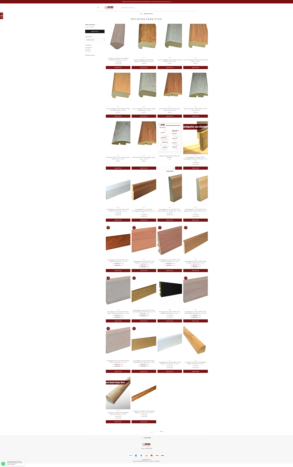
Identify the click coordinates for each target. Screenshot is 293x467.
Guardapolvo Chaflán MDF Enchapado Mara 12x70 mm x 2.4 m (195, 158)
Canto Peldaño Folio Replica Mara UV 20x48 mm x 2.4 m (118, 109)
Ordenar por (88, 36)
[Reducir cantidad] (159, 168)
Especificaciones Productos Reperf (170, 156)
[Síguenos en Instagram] (147, 448)
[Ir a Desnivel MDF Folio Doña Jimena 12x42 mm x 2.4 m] (118, 137)
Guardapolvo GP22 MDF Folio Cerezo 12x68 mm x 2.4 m (144, 262)
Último (161, 431)
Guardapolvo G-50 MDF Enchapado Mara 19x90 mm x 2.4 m (144, 211)
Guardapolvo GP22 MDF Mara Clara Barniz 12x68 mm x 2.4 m (144, 361)
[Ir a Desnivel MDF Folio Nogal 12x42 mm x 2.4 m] (144, 137)
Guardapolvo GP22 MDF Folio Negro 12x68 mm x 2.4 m (169, 312)
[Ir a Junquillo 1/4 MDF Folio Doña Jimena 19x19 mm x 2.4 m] (118, 40)
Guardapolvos (88, 47)
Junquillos (87, 49)
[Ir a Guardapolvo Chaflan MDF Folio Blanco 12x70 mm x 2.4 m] (118, 189)
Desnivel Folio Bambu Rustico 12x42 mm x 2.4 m (170, 109)
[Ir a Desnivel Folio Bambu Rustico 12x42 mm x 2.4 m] (169, 89)
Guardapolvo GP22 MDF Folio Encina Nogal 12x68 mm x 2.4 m (144, 311)
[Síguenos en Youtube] (151, 448)
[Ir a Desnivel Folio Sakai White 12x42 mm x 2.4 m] (195, 89)
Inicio (141, 13)
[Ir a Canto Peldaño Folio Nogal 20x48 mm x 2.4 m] (195, 40)
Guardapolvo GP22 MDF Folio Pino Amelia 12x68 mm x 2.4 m (195, 312)
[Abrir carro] (1, 14)
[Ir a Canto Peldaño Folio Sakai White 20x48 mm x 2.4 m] (144, 89)
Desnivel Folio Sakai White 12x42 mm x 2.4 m (195, 109)
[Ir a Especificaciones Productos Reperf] (169, 137)
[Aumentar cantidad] (173, 168)
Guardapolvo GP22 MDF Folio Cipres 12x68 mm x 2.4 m (169, 260)
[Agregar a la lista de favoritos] (128, 38)
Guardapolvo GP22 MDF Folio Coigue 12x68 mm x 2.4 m (195, 262)
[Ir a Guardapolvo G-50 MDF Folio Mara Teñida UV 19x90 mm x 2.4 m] (169, 189)
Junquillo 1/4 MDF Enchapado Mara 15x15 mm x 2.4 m (195, 363)
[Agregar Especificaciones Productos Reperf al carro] (178, 168)
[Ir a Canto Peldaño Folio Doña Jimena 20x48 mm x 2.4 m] (169, 40)
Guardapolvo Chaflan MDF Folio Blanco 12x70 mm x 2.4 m (118, 210)
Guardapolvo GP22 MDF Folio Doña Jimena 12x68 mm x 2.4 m (118, 312)
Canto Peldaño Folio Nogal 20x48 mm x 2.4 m (195, 60)
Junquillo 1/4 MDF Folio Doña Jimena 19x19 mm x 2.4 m (118, 59)
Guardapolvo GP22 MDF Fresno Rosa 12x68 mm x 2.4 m (118, 361)
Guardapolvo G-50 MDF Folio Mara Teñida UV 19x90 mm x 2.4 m (170, 210)
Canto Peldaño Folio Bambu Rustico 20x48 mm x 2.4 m (144, 60)
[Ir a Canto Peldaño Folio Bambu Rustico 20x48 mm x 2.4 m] (144, 40)
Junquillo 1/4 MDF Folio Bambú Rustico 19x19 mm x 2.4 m (144, 411)
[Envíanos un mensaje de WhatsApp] (3, 464)
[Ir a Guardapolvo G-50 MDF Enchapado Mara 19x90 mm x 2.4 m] (144, 189)
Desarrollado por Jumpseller (153, 461)
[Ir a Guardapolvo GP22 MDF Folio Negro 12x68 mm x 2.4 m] (169, 292)
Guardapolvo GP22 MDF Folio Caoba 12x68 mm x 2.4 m (118, 260)
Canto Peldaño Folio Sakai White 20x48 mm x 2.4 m (144, 109)
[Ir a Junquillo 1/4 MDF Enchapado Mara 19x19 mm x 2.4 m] (118, 393)
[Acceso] (1, 17)
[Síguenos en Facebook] (149, 448)
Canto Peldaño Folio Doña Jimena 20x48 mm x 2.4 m (170, 60)
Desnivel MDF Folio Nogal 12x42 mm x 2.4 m (143, 158)
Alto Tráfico (88, 51)
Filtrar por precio (90, 55)
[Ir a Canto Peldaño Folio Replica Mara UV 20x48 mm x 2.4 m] (118, 89)
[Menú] (98, 7)
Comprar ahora (169, 171)
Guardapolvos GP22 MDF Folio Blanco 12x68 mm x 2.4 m (170, 363)
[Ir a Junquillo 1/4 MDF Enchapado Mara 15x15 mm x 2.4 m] (195, 342)
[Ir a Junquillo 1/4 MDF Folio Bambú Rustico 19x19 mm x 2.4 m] (144, 393)
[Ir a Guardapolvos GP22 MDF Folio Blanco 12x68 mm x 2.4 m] (169, 342)
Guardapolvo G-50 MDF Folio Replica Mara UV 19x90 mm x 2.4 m (195, 211)
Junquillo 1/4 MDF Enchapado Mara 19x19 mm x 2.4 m (118, 413)
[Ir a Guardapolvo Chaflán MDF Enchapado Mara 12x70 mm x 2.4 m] (195, 137)
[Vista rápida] (128, 41)
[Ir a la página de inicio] (109, 8)
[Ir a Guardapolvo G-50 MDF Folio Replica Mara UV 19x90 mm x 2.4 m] (195, 189)
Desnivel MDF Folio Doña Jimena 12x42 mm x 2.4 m (118, 158)
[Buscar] (122, 7)
